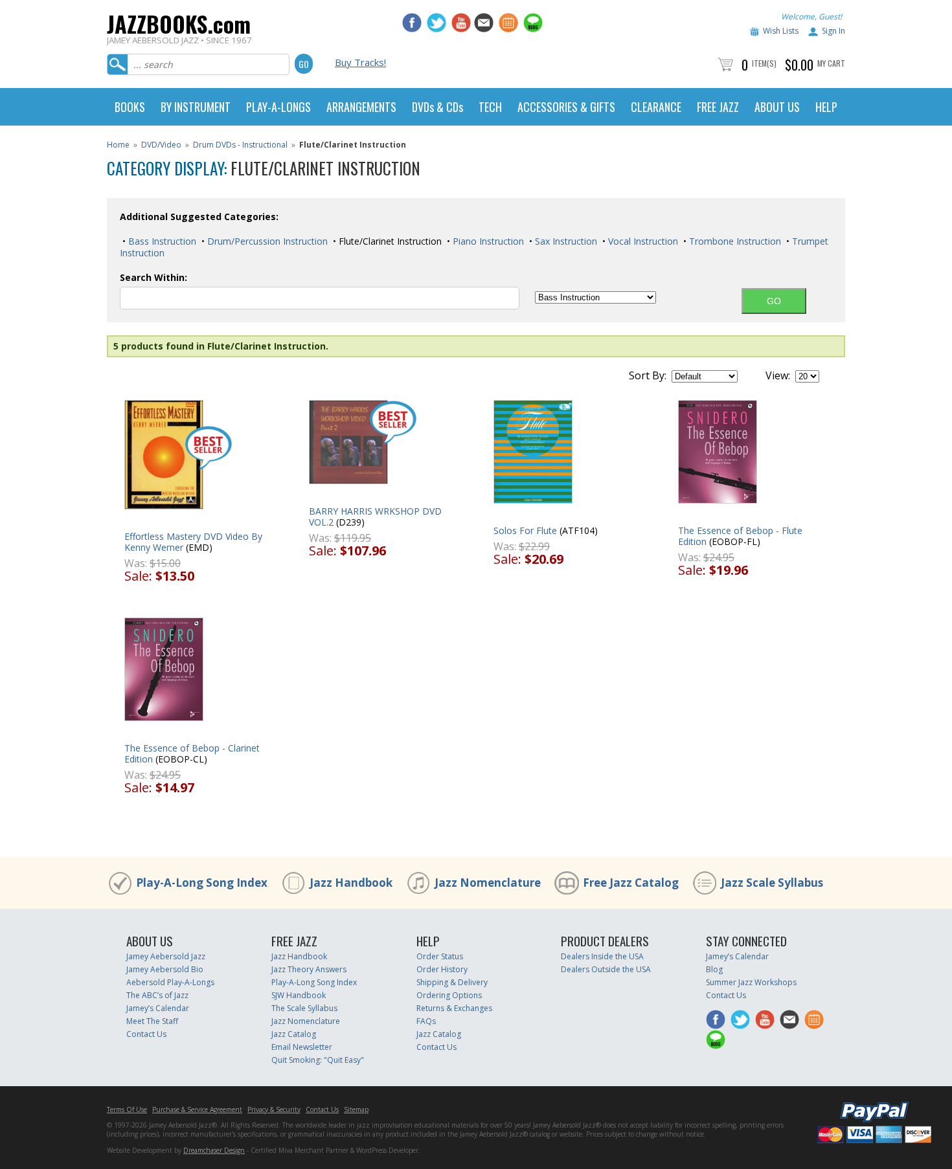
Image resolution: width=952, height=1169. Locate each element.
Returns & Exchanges (454, 1008)
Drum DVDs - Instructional (240, 144)
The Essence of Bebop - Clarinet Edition (192, 753)
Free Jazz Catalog (631, 882)
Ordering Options (449, 995)
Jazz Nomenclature (488, 882)
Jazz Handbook (351, 882)
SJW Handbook (298, 995)
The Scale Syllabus (304, 1008)
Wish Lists (781, 30)
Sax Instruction (564, 241)
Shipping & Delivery (452, 982)
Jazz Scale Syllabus (772, 882)
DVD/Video (161, 144)
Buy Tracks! (360, 62)
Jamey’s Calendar (157, 1008)
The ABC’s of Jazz (157, 995)
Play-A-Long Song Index (201, 882)
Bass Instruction (161, 241)
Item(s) (764, 63)
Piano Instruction (487, 241)
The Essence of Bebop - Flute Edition (740, 536)
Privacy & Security (273, 1109)
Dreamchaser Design (214, 1150)
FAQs (426, 1021)
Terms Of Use (127, 1109)
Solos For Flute (525, 530)
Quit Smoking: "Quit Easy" (317, 1059)
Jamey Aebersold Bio (164, 969)
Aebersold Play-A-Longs (170, 982)
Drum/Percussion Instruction (266, 241)
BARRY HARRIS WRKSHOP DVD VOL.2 (375, 516)
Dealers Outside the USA (606, 969)
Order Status (439, 956)
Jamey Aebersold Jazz (165, 956)
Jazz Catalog (293, 1034)
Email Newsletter (301, 1046)
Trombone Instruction (733, 241)
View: (777, 375)
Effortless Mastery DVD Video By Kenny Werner (193, 541)
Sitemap (356, 1109)
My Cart (831, 63)
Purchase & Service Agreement (197, 1109)
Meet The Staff (152, 1021)
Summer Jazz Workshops (751, 982)
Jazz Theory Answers (308, 969)
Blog (714, 969)
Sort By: (647, 375)
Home (118, 144)
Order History (442, 969)
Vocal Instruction (642, 241)
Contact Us (146, 1034)
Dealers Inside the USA (602, 956)
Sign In (833, 30)
